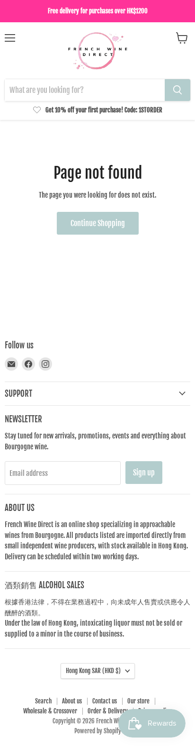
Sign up (144, 472)
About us (72, 701)
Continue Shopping (98, 223)
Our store (138, 701)
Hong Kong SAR (93, 670)
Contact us (104, 701)
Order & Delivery (108, 711)
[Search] (177, 90)
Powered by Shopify (97, 731)
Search (43, 701)
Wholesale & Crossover (50, 711)
